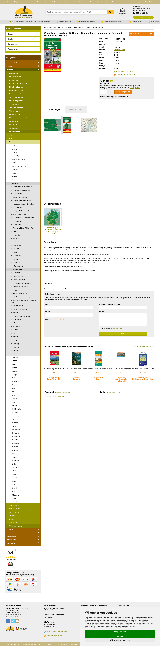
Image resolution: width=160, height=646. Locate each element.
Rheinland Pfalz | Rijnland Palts (23, 228)
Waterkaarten (13, 125)
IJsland (13, 388)
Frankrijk (14, 371)
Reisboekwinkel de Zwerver (54, 396)
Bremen (15, 336)
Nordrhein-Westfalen (19, 214)
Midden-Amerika (14, 505)
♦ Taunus (15, 259)
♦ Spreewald (16, 273)
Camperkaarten (14, 73)
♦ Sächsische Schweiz (20, 286)
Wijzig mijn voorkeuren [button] (120, 640)
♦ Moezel (15, 238)
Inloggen (139, 2)
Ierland (13, 392)
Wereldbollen (11, 543)
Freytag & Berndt (119, 50)
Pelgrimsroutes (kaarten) (17, 94)
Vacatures (105, 2)
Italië (13, 395)
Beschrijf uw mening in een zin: (110, 304)
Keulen (15, 350)
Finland (14, 368)
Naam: (47, 304)
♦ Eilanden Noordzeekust (21, 190)
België (13, 163)
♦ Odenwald (16, 255)
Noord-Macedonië (17, 440)
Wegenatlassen (14, 128)
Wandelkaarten (14, 114)
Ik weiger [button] (120, 636)
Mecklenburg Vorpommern (21, 200)
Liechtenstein (16, 409)
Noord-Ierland (16, 436)
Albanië (14, 145)
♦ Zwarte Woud (17, 306)
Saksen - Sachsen (18, 279)
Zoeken (110, 12)
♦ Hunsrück (16, 235)
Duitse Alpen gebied (19, 309)
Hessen (15, 252)
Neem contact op (144, 17)
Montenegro (15, 429)
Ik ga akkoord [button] (120, 632)
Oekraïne (14, 447)
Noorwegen (15, 443)
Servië (13, 474)
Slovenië (14, 478)
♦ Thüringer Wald (18, 266)
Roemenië (15, 460)
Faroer (13, 364)
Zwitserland (15, 502)
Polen (13, 454)
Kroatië (13, 402)
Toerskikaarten (14, 104)
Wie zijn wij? (94, 2)
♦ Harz (14, 290)
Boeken (9, 66)
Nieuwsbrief (63, 2)
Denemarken (15, 180)
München (15, 354)
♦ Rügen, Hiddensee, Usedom (22, 211)
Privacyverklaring (61, 644)
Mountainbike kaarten (16, 90)
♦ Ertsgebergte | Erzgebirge (21, 283)
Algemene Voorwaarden (31, 644)
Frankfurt (15, 340)
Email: (47, 311)
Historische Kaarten (16, 87)
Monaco (14, 426)
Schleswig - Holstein (19, 197)
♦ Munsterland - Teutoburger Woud (24, 218)
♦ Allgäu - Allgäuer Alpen (21, 316)
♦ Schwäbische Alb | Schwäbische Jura (23, 301)
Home (9, 2)
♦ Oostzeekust (17, 207)
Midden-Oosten (14, 509)
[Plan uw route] (17, 621)
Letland (14, 405)
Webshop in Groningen (78, 2)
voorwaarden (117, 328)
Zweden (14, 498)
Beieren (15, 312)
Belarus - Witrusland (18, 159)
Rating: (47, 319)
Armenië (14, 152)
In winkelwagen (121, 92)
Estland (14, 361)
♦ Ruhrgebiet (17, 221)
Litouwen (14, 412)
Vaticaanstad (15, 495)
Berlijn (14, 333)
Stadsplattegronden (16, 101)
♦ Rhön (15, 330)
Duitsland (14, 183)
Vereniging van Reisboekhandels (57, 631)
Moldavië (14, 423)
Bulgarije (14, 169)
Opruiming (10, 529)
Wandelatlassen (14, 111)
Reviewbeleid (75, 644)
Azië (10, 138)
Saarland (15, 249)
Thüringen (16, 262)
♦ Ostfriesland (17, 193)
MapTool (17, 2)
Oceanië (12, 515)
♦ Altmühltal (16, 319)
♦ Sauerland (16, 224)
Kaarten (10, 69)
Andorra (14, 149)
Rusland (14, 464)
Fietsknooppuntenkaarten (18, 83)
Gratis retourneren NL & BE (46, 2)
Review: (101, 311)
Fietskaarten (13, 80)
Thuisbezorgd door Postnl (55, 636)
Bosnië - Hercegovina (18, 166)
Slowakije (14, 481)
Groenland (15, 381)
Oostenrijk (14, 450)
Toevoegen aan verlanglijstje (126, 75)
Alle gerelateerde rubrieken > (144, 346)
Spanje (13, 485)
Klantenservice (29, 2)
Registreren (149, 2)
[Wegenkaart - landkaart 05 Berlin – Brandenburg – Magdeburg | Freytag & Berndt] (52, 55)
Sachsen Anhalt (18, 276)
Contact (114, 2)
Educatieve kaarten (15, 76)
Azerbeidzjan (16, 156)
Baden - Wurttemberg (19, 293)
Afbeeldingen (54, 109)
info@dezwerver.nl (13, 616)
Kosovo (14, 398)
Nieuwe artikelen (12, 63)
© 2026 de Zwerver (13, 644)
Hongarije (14, 385)
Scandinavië (15, 467)
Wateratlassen (14, 121)
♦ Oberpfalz (16, 326)
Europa (11, 142)
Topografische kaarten (16, 108)
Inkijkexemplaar (76, 109)
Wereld (11, 519)
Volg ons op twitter (114, 392)
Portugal (14, 457)
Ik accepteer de (112, 328)
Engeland (14, 357)
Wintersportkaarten (15, 526)
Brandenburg (17, 269)
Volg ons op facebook (63, 392)
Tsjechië (14, 488)
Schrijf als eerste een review (123, 71)
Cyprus (13, 173)
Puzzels (9, 533)
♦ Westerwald (17, 245)
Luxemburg (15, 416)
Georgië (14, 374)
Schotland (14, 471)
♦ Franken (16, 323)
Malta (13, 419)
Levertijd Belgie (135, 88)
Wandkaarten (11, 539)
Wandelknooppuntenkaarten (19, 118)
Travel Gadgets (12, 536)
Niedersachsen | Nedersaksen (23, 187)
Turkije (13, 491)
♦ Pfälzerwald (17, 242)
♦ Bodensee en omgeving (21, 297)
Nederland (15, 433)
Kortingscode (47, 644)
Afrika (11, 135)
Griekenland (15, 378)
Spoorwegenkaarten (16, 97)
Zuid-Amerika (13, 522)
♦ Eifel (14, 231)
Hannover (16, 347)
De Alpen (14, 176)
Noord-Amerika (14, 512)
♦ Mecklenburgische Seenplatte (23, 204)
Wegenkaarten (14, 131)
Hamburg (15, 343)
